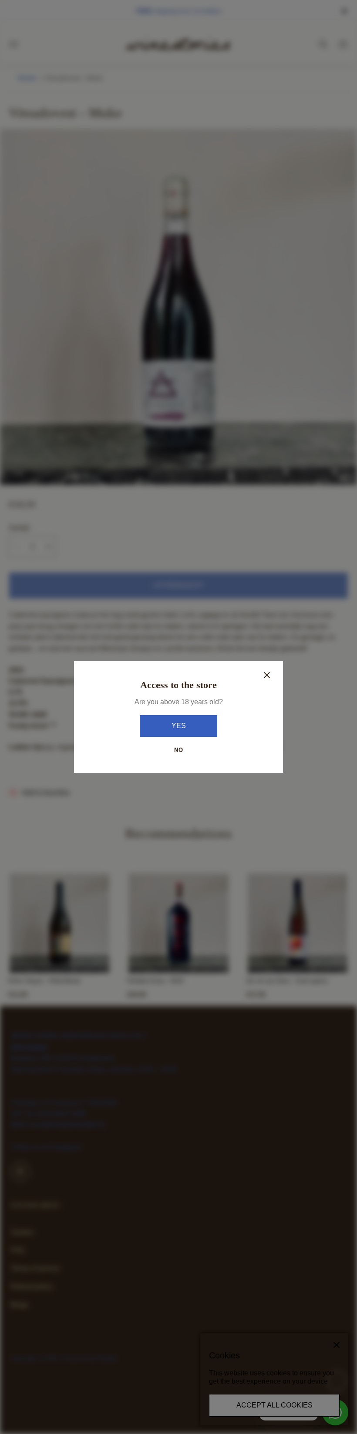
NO (178, 750)
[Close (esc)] (266, 675)
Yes (179, 725)
